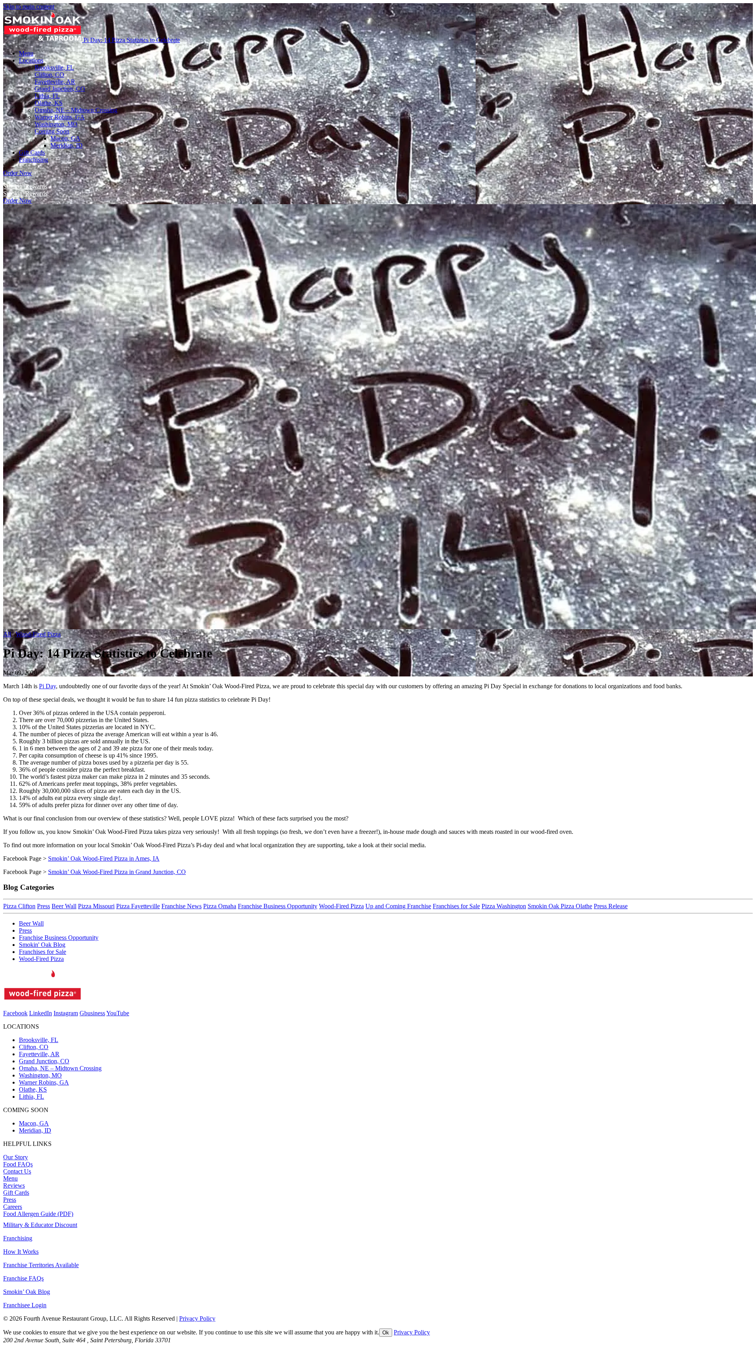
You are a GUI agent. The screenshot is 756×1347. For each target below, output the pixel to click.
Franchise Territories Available (41, 1265)
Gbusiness (92, 1013)
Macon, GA (65, 138)
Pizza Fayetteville (138, 906)
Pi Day (47, 686)
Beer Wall (64, 906)
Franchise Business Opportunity (277, 906)
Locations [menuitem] (31, 60)
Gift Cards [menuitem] (32, 152)
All (7, 634)
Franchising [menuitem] (33, 159)
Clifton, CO (33, 1047)
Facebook (15, 1013)
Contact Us (17, 1171)
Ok (385, 1333)
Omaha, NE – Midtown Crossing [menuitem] (76, 110)
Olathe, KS (33, 1089)
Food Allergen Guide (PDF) (38, 1213)
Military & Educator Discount (40, 1224)
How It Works (21, 1251)
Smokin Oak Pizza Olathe (560, 906)
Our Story (15, 1157)
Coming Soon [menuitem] (52, 131)
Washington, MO (40, 1075)
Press (43, 906)
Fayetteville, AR (39, 1054)
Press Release (611, 906)
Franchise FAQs (23, 1278)
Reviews (14, 1185)
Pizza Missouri (96, 906)
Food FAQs (18, 1164)
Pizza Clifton (19, 906)
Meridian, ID (66, 145)
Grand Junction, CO (44, 1061)
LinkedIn (40, 1013)
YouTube (117, 1013)
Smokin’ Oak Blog (26, 1291)
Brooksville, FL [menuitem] (54, 67)
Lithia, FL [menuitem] (47, 95)
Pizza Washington (504, 906)
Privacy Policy (197, 1318)
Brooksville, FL (38, 1040)
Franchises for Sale (456, 906)
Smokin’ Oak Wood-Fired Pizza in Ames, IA (103, 858)
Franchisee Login (24, 1305)
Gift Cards (16, 1192)
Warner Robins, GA (44, 1082)
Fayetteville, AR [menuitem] (55, 81)
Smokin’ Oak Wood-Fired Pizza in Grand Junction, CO (117, 871)
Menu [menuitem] (26, 53)
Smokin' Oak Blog (42, 944)
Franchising (17, 1238)
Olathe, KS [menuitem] (49, 103)
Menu (10, 1178)
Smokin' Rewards (25, 186)
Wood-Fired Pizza (38, 634)
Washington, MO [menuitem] (56, 124)
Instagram (66, 1013)
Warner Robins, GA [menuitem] (60, 117)
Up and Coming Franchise (398, 906)
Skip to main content (28, 6)
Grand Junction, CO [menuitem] (60, 88)
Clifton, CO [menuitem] (49, 74)
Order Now (17, 173)
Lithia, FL (31, 1096)
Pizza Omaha (219, 906)
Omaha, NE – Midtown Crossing (60, 1068)
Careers (12, 1206)
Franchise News (181, 906)
